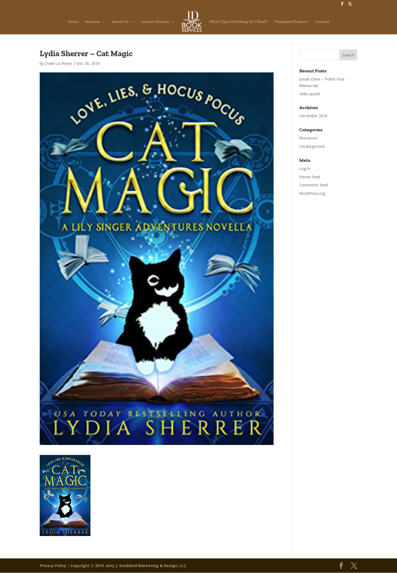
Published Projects (291, 22)
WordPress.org (312, 193)
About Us (120, 22)
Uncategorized (312, 146)
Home (73, 22)
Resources (308, 137)
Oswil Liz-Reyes (58, 63)
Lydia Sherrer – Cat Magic (86, 53)
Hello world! (309, 93)
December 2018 (313, 115)
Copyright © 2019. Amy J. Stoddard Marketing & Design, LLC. (128, 565)
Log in (304, 168)
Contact (322, 22)
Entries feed (309, 176)
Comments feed (313, 184)
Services (92, 22)
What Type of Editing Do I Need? (238, 22)
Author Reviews (155, 22)
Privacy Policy (53, 565)
